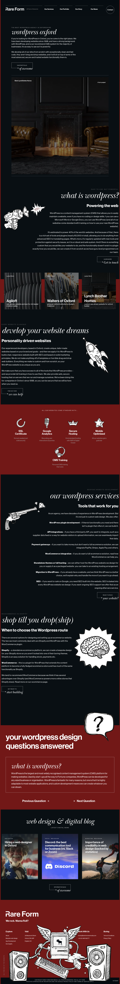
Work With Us (83, 925)
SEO (41, 355)
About (7, 929)
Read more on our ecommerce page (31, 682)
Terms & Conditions (109, 929)
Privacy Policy (107, 931)
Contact (110, 10)
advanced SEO (44, 239)
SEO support (96, 584)
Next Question (84, 794)
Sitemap (115, 974)
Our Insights (9, 937)
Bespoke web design (11, 931)
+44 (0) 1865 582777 (83, 931)
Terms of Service (83, 974)
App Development (11, 934)
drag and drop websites (36, 55)
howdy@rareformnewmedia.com (87, 929)
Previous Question (35, 794)
